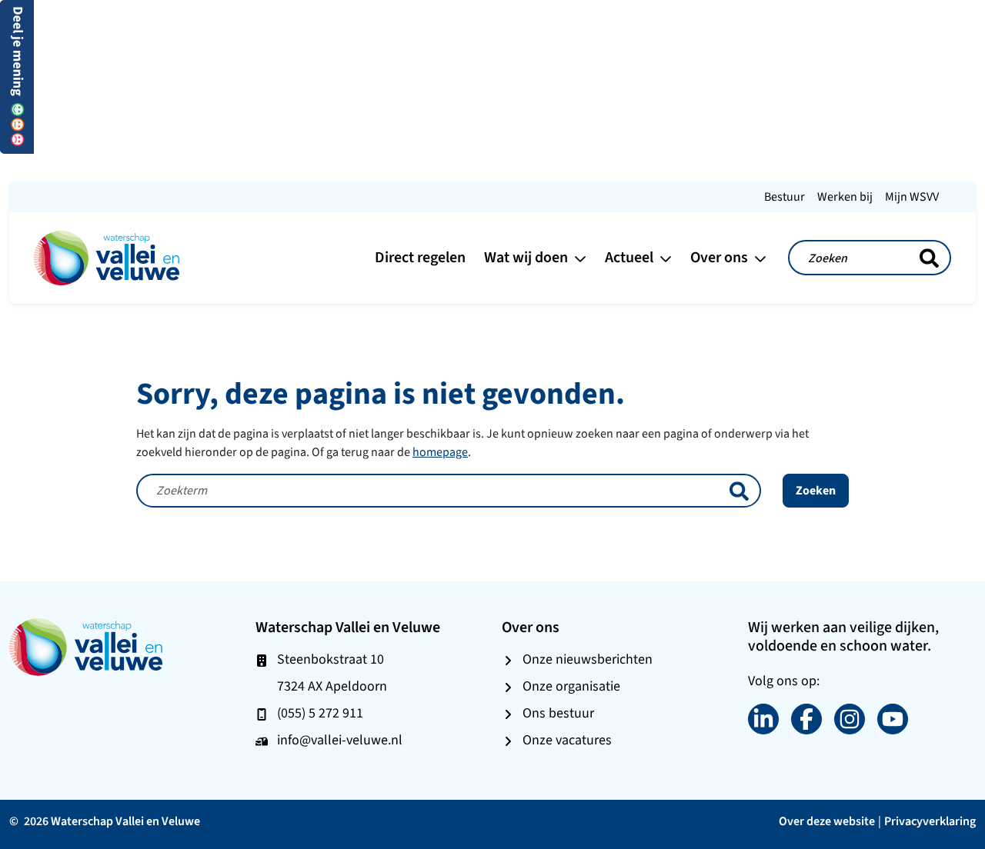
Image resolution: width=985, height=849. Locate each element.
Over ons (720, 257)
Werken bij (845, 196)
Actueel (630, 257)
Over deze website (827, 821)
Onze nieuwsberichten (588, 659)
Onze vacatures (567, 740)
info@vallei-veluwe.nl (339, 740)
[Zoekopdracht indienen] (929, 258)
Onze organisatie (571, 686)
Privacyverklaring (930, 821)
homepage (440, 452)
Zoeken (816, 490)
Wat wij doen (527, 257)
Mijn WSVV (912, 196)
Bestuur (784, 196)
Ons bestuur (558, 713)
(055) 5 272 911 (320, 713)
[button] (17, 76)
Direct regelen (420, 257)
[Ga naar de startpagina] (107, 256)
